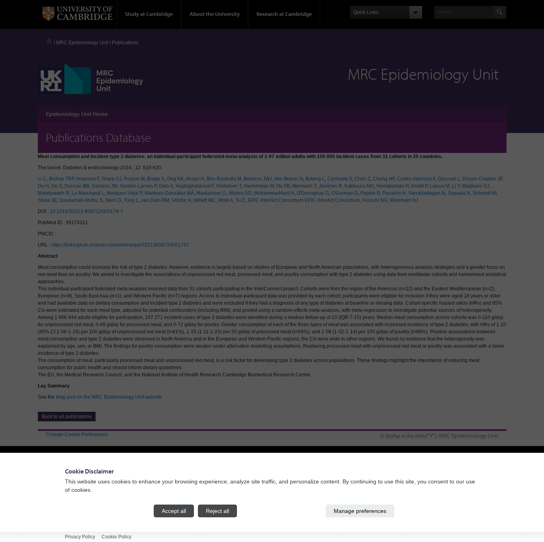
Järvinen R (330, 186)
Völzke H (181, 200)
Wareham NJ (404, 200)
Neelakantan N (392, 186)
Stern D (113, 200)
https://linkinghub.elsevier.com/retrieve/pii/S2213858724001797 (120, 245)
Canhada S (339, 179)
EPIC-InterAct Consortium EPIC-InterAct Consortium (304, 200)
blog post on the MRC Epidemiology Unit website (109, 397)
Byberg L (315, 179)
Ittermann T (304, 186)
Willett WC (205, 200)
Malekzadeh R (53, 193)
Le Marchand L (88, 193)
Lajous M (440, 186)
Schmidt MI (485, 193)
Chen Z (362, 179)
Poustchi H (394, 193)
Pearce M (134, 179)
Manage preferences (360, 511)
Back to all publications (67, 416)
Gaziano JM (104, 186)
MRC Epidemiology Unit (82, 42)
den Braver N (288, 179)
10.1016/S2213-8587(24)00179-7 (86, 211)
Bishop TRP (61, 179)
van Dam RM (155, 200)
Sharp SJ (111, 179)
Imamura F (87, 179)
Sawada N (459, 193)
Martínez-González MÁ (169, 193)
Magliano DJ (475, 186)
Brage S (155, 179)
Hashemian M (259, 186)
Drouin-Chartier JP (482, 179)
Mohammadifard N (274, 193)
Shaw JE (47, 200)
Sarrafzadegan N (426, 193)
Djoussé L (449, 179)
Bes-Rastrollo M (224, 179)
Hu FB (283, 186)
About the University (215, 14)
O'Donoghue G (313, 193)
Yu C (240, 200)
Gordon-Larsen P (138, 186)
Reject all (217, 511)
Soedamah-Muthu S (81, 200)
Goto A (166, 186)
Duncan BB (77, 186)
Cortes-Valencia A (416, 179)
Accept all (174, 511)
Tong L (131, 200)
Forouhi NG (374, 200)
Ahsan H (195, 179)
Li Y (456, 186)
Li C (42, 179)
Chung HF (384, 179)
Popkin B (370, 193)
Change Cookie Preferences (77, 434)
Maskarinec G (211, 193)
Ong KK (175, 179)
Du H (43, 186)
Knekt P (419, 186)
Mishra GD (240, 193)
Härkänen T (228, 186)
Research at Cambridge (284, 14)
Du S (56, 186)
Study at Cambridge (149, 14)
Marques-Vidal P (124, 193)
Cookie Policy (116, 537)
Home (49, 40)
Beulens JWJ (258, 179)
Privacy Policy (80, 537)
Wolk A (225, 200)
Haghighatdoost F (195, 186)
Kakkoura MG (359, 186)
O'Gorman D (344, 193)
